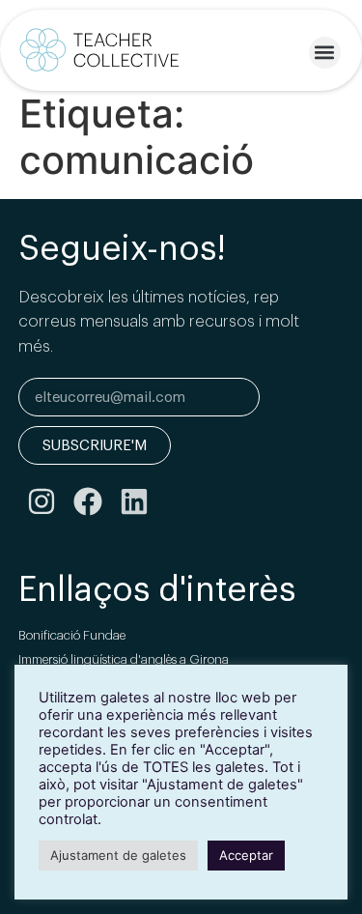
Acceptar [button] (246, 855)
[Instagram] (41, 501)
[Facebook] (88, 501)
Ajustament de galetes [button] (118, 855)
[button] (325, 53)
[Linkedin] (134, 501)
